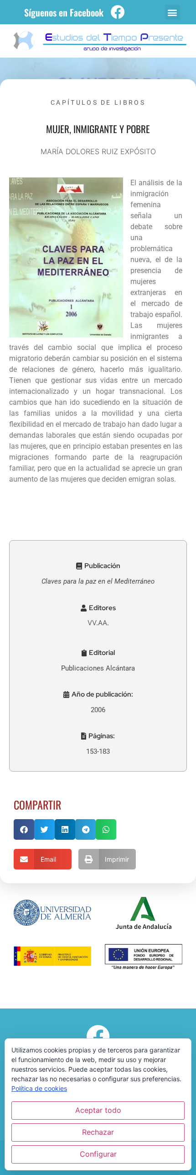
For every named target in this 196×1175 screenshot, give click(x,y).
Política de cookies (39, 1088)
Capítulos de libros (98, 102)
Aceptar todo (98, 1110)
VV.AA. (98, 622)
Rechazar (98, 1132)
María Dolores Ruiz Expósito (98, 151)
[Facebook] (118, 12)
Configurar (98, 1154)
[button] (172, 12)
